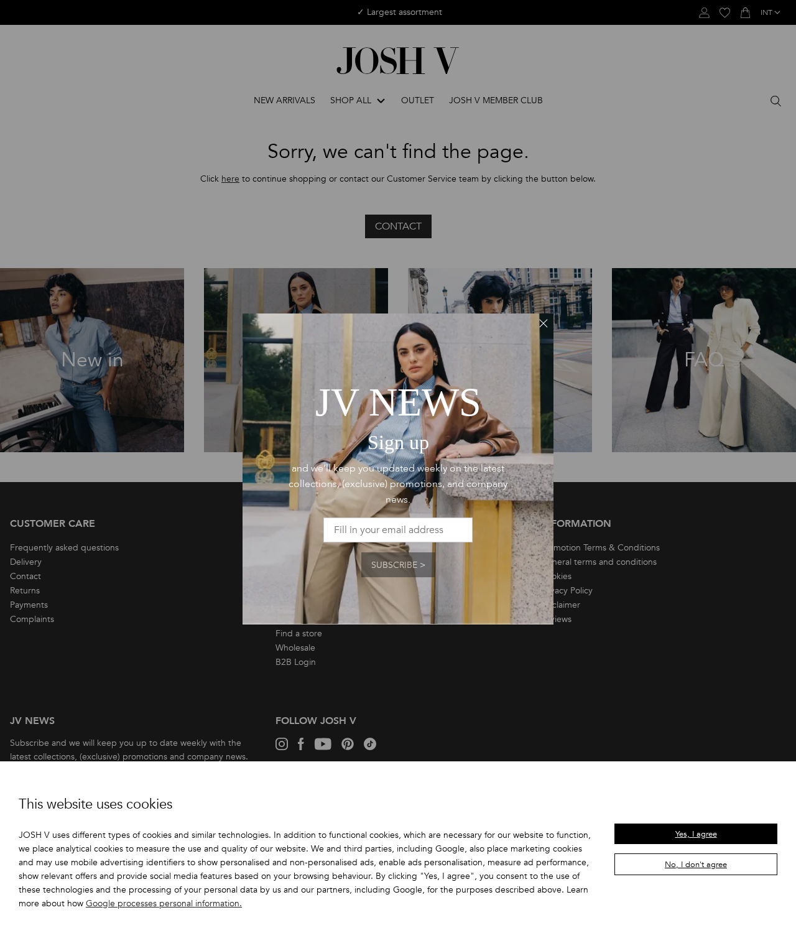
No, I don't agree (696, 864)
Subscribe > (398, 565)
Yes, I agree (696, 834)
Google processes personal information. (164, 903)
